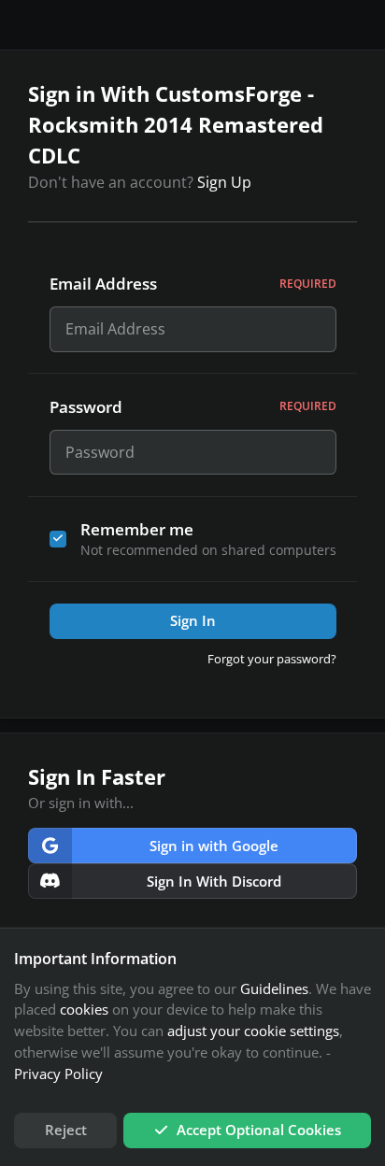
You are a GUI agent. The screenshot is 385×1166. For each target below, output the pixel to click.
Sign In (193, 620)
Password (193, 407)
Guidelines (274, 988)
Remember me (136, 529)
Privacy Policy (58, 1073)
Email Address (193, 283)
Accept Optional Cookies (259, 1129)
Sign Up (224, 182)
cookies (84, 1009)
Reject (66, 1129)
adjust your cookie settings (253, 1030)
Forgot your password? (271, 658)
